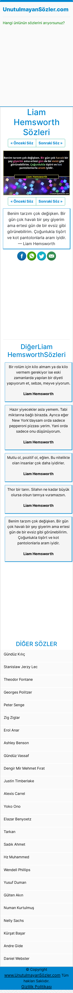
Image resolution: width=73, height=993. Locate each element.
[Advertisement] (36, 64)
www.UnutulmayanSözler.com (32, 975)
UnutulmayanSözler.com (36, 9)
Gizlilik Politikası (36, 986)
